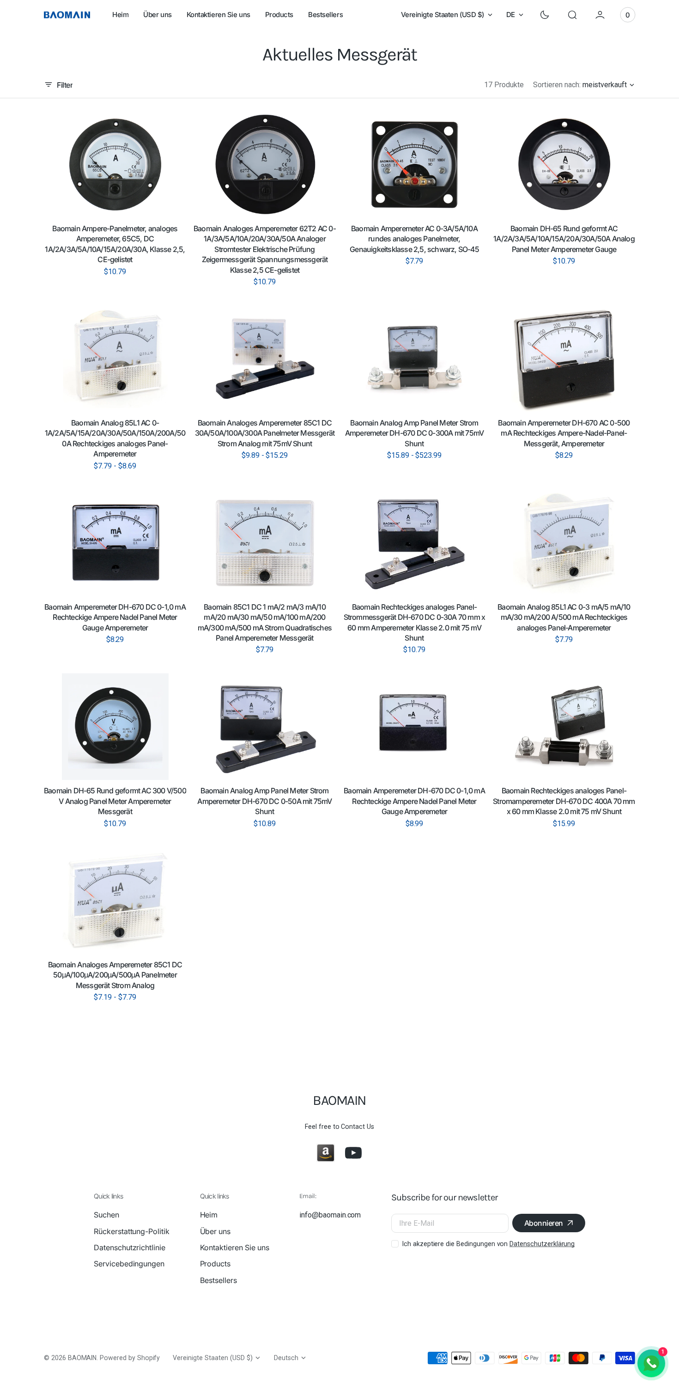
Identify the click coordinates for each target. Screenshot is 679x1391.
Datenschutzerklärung (542, 1243)
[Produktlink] (115, 164)
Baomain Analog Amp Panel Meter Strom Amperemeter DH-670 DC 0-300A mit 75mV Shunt (414, 433)
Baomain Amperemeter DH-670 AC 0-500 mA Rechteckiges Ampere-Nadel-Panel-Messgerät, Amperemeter (564, 433)
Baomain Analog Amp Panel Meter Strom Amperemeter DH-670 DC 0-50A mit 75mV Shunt (264, 801)
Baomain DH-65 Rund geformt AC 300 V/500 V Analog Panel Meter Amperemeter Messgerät (115, 801)
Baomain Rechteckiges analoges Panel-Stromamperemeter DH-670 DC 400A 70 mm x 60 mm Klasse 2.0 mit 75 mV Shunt (564, 801)
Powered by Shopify (130, 1357)
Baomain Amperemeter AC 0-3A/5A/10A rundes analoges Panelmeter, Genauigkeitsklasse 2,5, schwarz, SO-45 (414, 239)
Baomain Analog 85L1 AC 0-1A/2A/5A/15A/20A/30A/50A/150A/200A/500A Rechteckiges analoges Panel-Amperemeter (115, 438)
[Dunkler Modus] (544, 14)
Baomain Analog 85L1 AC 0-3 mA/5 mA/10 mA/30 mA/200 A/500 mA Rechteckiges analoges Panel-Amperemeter (563, 617)
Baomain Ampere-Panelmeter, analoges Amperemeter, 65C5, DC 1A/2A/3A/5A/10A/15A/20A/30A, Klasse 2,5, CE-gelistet (115, 244)
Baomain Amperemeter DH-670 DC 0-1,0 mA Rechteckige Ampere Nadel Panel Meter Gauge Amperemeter (115, 617)
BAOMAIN (82, 1357)
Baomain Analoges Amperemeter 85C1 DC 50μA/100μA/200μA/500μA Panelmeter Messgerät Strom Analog (115, 975)
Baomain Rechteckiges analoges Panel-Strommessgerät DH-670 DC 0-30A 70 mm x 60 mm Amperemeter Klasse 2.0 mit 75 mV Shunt (414, 622)
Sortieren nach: (556, 84)
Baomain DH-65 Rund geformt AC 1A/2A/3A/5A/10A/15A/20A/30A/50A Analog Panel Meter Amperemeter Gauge (564, 239)
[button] (572, 14)
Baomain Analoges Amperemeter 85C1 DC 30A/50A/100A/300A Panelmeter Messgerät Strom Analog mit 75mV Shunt (265, 433)
